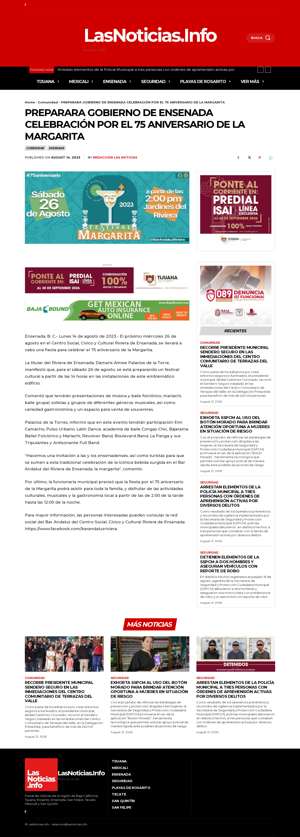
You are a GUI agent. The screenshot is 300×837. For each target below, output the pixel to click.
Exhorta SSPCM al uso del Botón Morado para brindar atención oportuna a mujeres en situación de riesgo (235, 424)
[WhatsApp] (270, 157)
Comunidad (48, 102)
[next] (268, 70)
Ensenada (56, 148)
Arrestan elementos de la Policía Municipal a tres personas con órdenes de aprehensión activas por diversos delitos (230, 496)
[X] (249, 157)
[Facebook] (25, 4)
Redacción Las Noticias (115, 157)
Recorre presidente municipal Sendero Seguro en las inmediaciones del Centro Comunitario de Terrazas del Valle (234, 356)
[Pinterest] (259, 157)
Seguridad (209, 413)
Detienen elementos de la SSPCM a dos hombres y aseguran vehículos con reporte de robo (140, 69)
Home (30, 102)
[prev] (260, 70)
